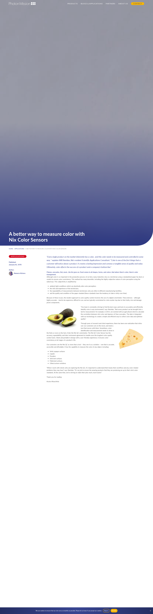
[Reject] (150, 611)
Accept (114, 610)
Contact (137, 3)
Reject (106, 611)
